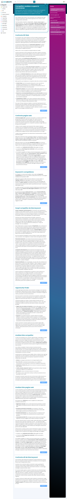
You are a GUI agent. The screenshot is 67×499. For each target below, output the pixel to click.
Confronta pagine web (54, 14)
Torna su (43, 110)
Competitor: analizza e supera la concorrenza (57, 10)
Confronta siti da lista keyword (56, 34)
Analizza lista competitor (55, 25)
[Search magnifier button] (34, 2)
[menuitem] (64, 2)
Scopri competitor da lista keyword (55, 18)
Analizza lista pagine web (55, 29)
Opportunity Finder (53, 20)
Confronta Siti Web (53, 12)
